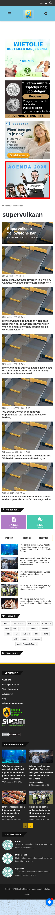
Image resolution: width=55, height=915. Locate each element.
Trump (45, 634)
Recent (27, 537)
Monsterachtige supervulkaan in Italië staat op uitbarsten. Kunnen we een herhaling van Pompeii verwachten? (27, 370)
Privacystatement (10, 684)
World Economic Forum (27, 644)
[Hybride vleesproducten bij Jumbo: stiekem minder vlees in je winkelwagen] (9, 576)
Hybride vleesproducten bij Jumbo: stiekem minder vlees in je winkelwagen (35, 574)
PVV (16, 634)
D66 (7, 629)
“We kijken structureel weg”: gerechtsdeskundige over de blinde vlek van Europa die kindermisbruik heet (35, 602)
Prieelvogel (21, 855)
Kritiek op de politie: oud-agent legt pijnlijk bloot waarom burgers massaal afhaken (35, 587)
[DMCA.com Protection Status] (27, 735)
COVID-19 (46, 623)
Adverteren (7, 694)
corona (6, 623)
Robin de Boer (15, 238)
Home (7, 206)
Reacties (43, 537)
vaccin (24, 639)
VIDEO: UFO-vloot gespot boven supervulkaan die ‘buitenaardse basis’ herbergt (24, 414)
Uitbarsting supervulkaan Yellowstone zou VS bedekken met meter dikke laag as (26, 457)
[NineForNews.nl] (26, 13)
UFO (16, 639)
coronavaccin (18, 623)
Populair (9, 537)
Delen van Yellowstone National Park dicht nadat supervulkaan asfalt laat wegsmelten (26, 498)
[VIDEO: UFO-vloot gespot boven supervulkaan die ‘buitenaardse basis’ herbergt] (27, 392)
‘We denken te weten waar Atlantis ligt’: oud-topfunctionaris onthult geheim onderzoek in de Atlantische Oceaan (35, 548)
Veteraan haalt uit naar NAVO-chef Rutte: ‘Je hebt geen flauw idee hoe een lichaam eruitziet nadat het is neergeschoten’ (35, 561)
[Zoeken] (45, 14)
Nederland (32, 629)
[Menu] (9, 14)
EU (14, 629)
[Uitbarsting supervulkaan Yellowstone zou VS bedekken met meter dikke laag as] (27, 436)
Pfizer (8, 634)
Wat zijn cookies (10, 689)
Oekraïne (44, 629)
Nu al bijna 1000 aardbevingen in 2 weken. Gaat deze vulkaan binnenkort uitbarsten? (26, 281)
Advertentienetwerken (12, 703)
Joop (18, 841)
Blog (4, 698)
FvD (21, 629)
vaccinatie (35, 639)
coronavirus (33, 623)
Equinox (19, 868)
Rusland (26, 634)
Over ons (6, 680)
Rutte (36, 634)
